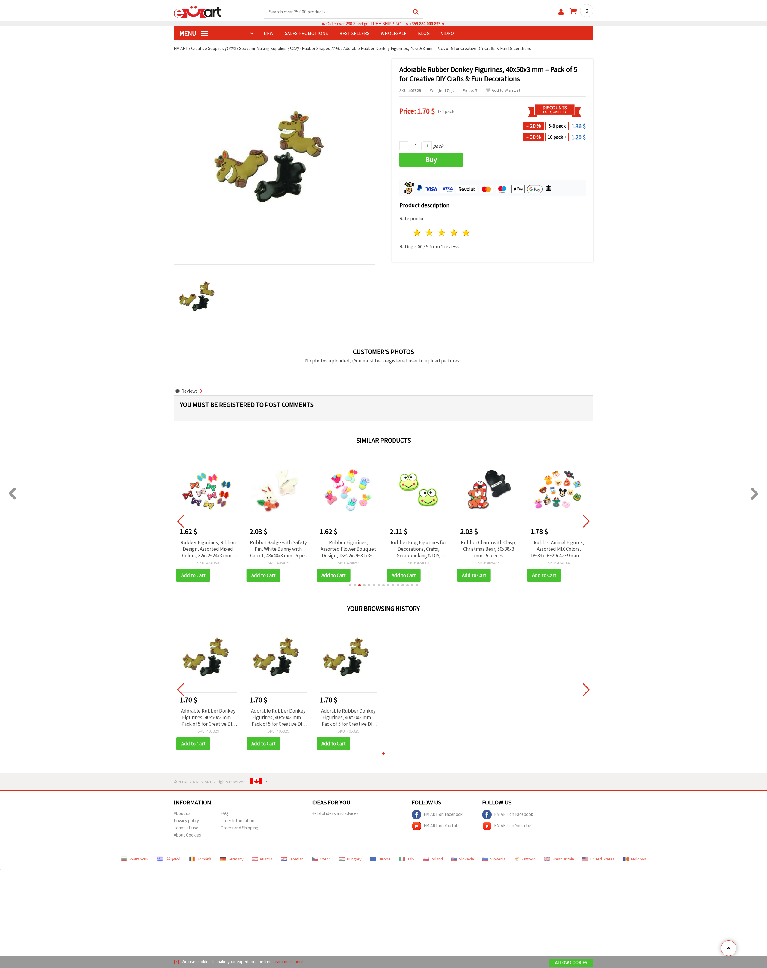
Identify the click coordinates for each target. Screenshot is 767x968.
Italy (410, 859)
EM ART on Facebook (443, 814)
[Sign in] (561, 11)
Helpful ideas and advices (335, 813)
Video (447, 33)
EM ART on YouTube (442, 825)
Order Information (237, 820)
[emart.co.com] (198, 11)
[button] (350, 585)
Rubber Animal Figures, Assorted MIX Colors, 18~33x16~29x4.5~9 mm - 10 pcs (558, 549)
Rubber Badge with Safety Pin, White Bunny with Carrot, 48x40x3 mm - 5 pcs (278, 549)
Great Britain (563, 859)
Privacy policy (186, 820)
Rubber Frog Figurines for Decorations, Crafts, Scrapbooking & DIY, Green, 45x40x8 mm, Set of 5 (418, 549)
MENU (188, 33)
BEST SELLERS (354, 33)
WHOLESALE (394, 33)
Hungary (354, 859)
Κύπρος (528, 859)
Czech (325, 859)
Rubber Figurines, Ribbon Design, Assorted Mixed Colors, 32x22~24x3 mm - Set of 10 (208, 549)
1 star (417, 232)
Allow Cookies (571, 962)
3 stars (442, 232)
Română (204, 859)
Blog (424, 33)
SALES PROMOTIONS (306, 33)
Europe (384, 859)
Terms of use (186, 828)
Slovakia (466, 859)
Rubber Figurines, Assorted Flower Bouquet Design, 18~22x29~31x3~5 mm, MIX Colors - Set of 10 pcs (348, 549)
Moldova (638, 859)
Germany (235, 859)
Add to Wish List (506, 90)
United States (602, 859)
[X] (176, 961)
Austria (266, 859)
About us (182, 813)
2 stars (430, 232)
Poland (437, 859)
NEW (269, 33)
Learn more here (287, 961)
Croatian (296, 859)
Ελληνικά (173, 859)
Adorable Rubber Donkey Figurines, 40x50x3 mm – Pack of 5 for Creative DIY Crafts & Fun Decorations (208, 717)
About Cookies (187, 835)
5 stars (466, 232)
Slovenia (497, 859)
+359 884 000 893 (424, 24)
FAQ (224, 813)
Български (139, 859)
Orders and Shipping (239, 828)
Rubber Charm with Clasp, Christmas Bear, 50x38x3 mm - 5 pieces (489, 549)
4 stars (454, 232)
